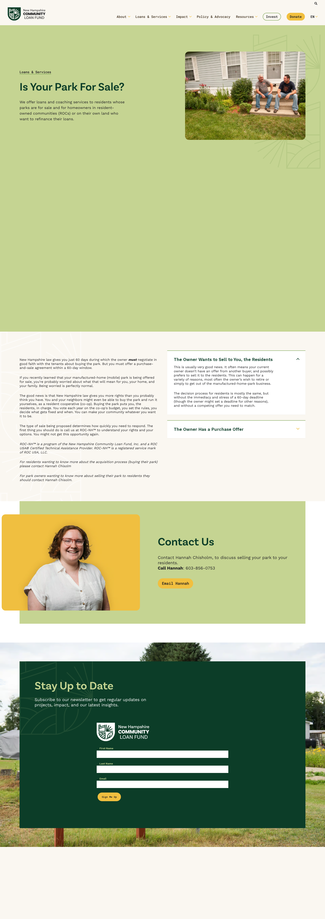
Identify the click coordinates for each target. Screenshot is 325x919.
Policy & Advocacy (213, 16)
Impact (182, 16)
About (122, 16)
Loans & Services (151, 16)
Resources (245, 16)
